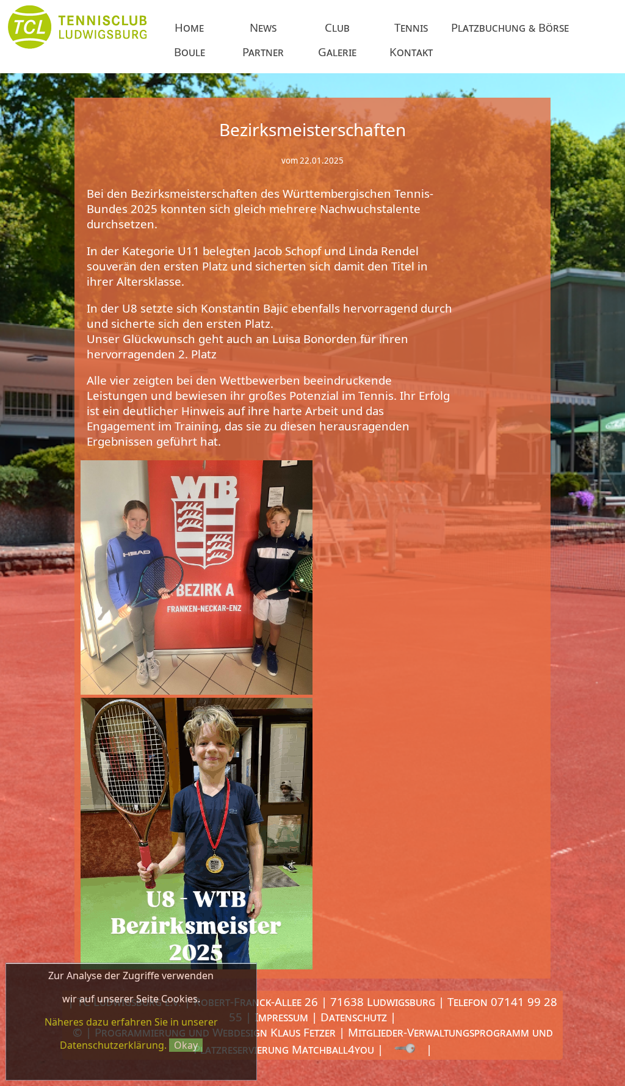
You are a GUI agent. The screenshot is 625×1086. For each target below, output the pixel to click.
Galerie (337, 51)
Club (337, 27)
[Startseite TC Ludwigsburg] (77, 50)
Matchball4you (333, 1049)
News (263, 27)
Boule (189, 51)
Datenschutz (353, 1016)
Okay (186, 1045)
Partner (263, 51)
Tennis (411, 27)
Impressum (281, 1016)
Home (189, 27)
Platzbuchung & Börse (511, 27)
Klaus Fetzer (303, 1032)
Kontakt (411, 51)
